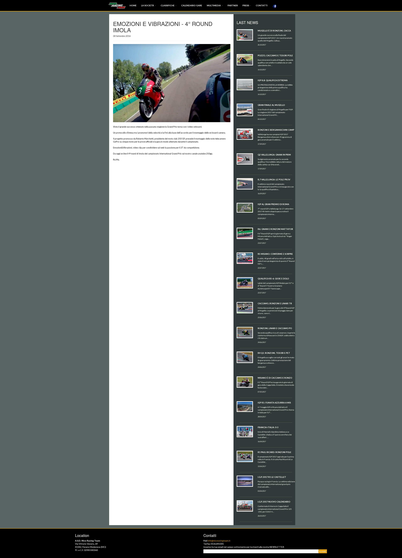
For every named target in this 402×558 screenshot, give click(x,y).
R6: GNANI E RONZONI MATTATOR (275, 229)
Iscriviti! (322, 551)
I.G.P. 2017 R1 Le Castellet (272, 477)
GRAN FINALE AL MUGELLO (271, 105)
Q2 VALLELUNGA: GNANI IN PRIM (274, 154)
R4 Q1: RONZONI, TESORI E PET (274, 353)
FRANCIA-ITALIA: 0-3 (268, 427)
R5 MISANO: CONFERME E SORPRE (275, 254)
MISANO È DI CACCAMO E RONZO (275, 378)
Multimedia (214, 5)
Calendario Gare (191, 5)
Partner (233, 5)
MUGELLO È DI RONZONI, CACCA (274, 30)
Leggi (245, 38)
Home (133, 5)
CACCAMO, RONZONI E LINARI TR (275, 303)
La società (147, 5)
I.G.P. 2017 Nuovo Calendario (274, 501)
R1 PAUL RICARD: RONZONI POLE (274, 452)
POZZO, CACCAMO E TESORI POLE (275, 55)
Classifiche (168, 5)
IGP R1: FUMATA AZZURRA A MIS (274, 402)
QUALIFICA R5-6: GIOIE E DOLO (273, 278)
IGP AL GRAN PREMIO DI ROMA (273, 204)
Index (117, 5)
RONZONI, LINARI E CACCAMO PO (275, 328)
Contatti (262, 5)
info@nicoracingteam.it (219, 540)
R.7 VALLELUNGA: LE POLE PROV (274, 179)
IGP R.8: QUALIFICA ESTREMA (273, 80)
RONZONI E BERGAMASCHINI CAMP (276, 130)
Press (246, 5)
